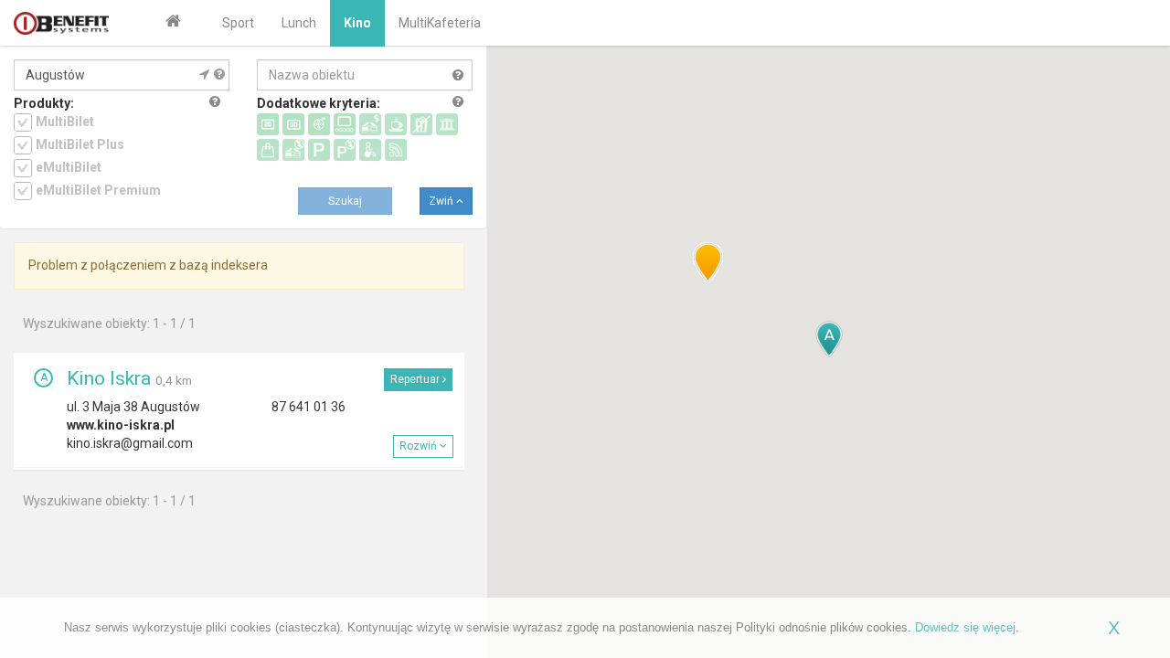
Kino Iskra (109, 378)
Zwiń (442, 201)
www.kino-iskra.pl (121, 425)
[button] (829, 339)
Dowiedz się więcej (965, 627)
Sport (238, 23)
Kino (357, 23)
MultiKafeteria (440, 23)
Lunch (299, 23)
